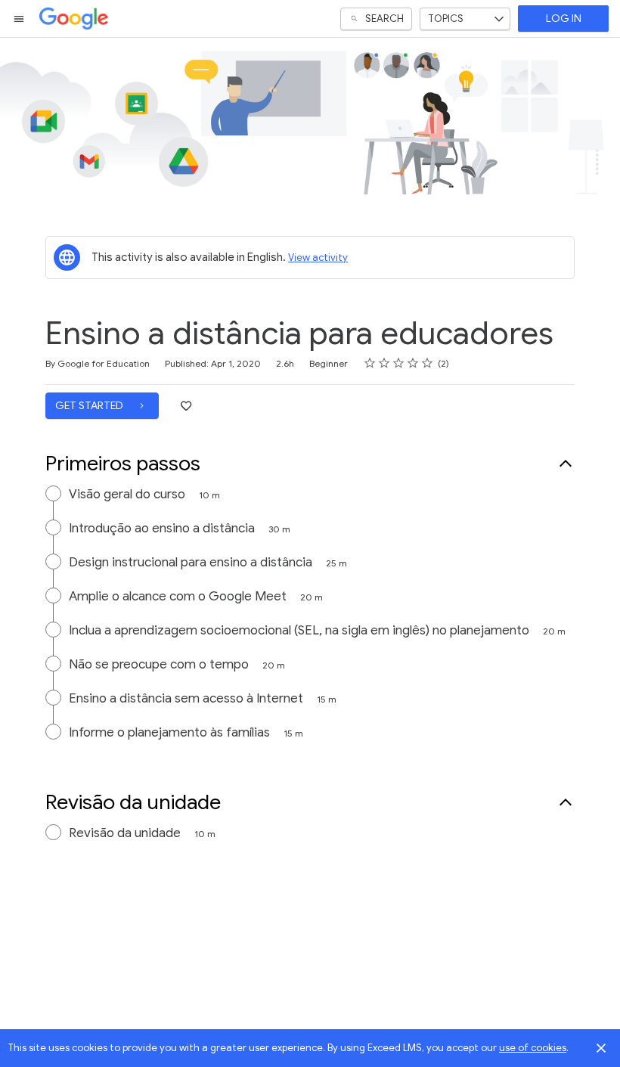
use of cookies (532, 1047)
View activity (318, 257)
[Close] (601, 1048)
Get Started (90, 405)
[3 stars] (399, 363)
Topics (445, 18)
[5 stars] (427, 363)
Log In (563, 18)
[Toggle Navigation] (20, 19)
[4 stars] (413, 363)
